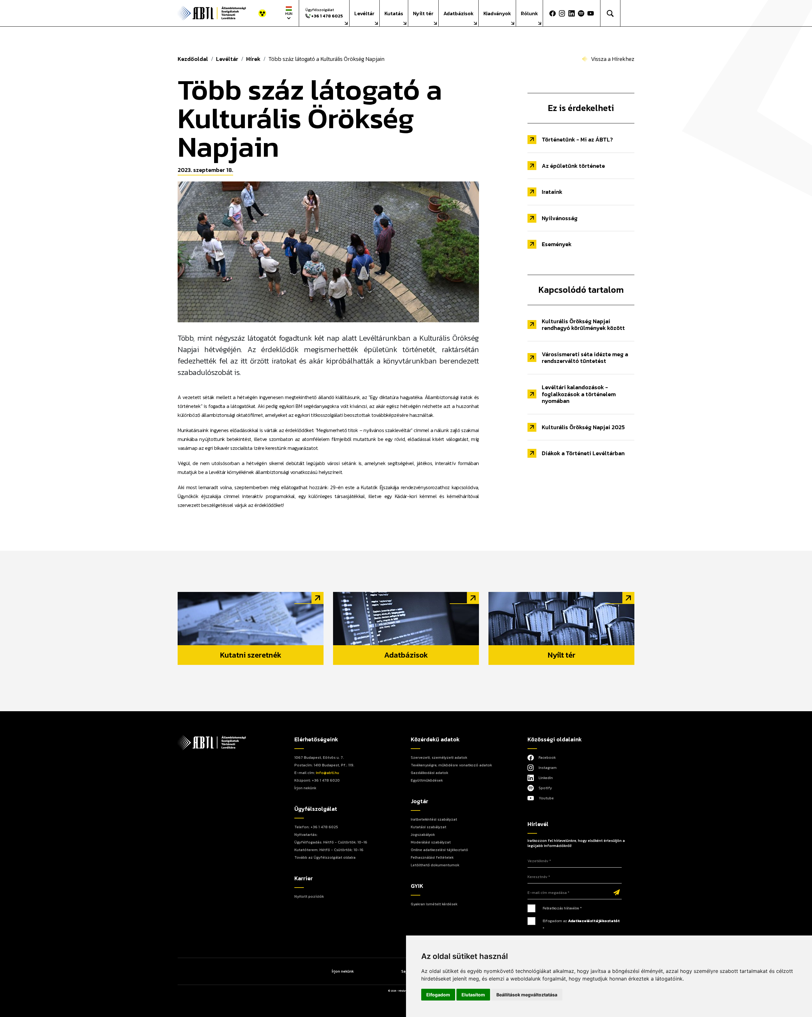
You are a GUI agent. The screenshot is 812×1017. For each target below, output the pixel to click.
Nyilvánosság (560, 218)
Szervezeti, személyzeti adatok (439, 757)
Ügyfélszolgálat (324, 13)
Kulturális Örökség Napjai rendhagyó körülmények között (583, 324)
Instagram (548, 768)
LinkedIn (546, 778)
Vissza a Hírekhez (612, 58)
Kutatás (393, 13)
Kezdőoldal (193, 59)
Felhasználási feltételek (432, 857)
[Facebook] (552, 13)
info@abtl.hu (327, 773)
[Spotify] (581, 13)
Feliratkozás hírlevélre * (562, 908)
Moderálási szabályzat (431, 842)
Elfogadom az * (581, 924)
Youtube (546, 798)
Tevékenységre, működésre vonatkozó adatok (451, 765)
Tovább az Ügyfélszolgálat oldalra (325, 857)
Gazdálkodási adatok (429, 773)
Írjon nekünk (305, 788)
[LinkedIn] (571, 13)
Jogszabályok (423, 834)
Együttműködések (427, 780)
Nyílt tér (423, 13)
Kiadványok (497, 13)
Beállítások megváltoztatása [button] (526, 994)
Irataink (552, 191)
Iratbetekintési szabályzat (434, 819)
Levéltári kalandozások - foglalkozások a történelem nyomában (579, 394)
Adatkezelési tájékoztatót (594, 921)
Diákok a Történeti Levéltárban (583, 453)
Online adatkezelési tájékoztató (439, 850)
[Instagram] (562, 13)
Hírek (253, 59)
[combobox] (288, 13)
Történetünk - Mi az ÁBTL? (577, 139)
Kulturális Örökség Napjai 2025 (583, 427)
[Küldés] (617, 893)
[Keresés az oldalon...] (610, 13)
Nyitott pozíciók (309, 896)
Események (557, 244)
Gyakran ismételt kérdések (434, 904)
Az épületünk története (573, 165)
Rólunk (529, 13)
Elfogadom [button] (438, 994)
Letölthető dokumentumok (435, 865)
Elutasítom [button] (473, 994)
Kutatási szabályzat (428, 827)
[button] (592, 13)
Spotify (545, 788)
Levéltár (364, 13)
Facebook (547, 757)
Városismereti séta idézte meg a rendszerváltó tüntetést (585, 357)
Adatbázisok (458, 13)
